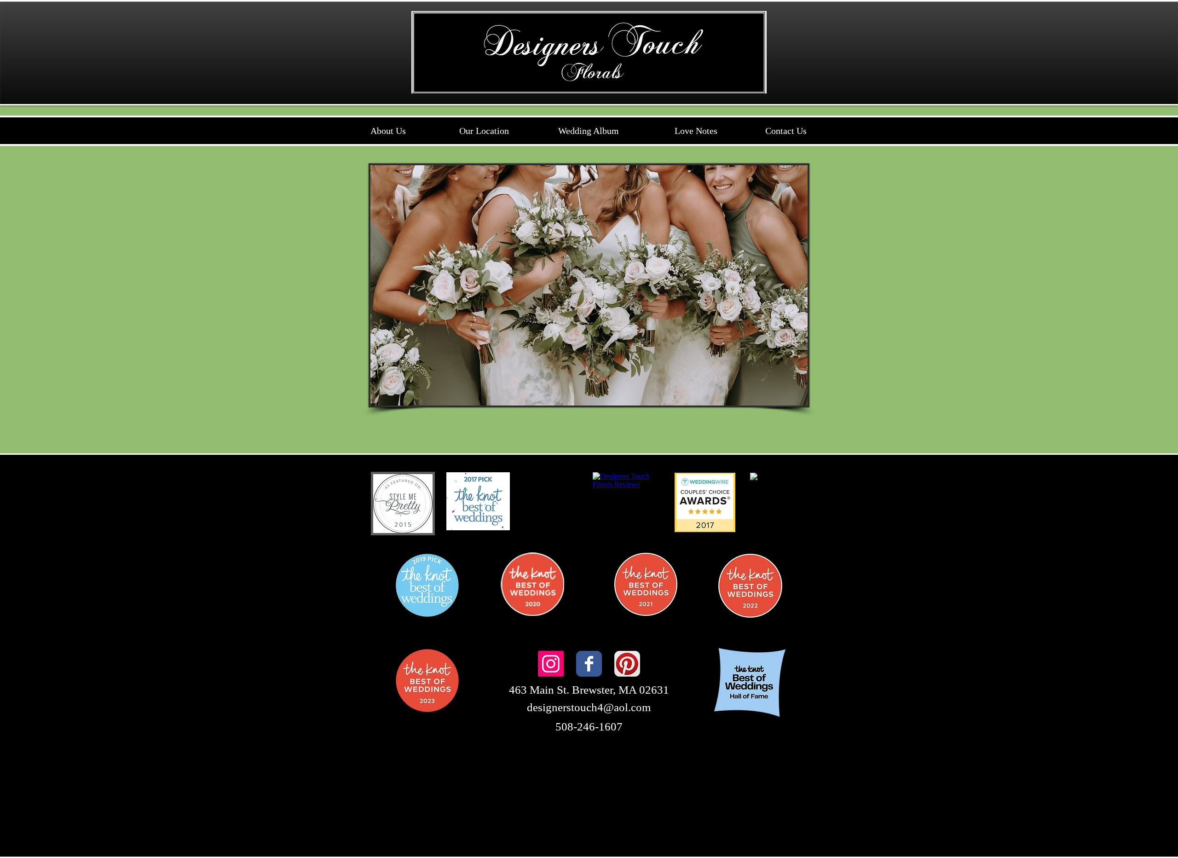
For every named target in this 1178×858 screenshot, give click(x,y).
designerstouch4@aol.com (589, 707)
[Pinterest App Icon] (627, 664)
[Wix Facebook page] (589, 664)
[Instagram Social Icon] (551, 664)
